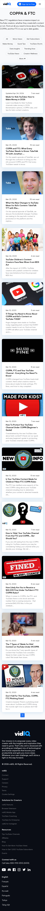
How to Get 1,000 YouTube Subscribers (17, 849)
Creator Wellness (30, 53)
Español (5, 886)
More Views (17, 39)
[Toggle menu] (40, 4)
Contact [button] (5, 775)
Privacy (4, 787)
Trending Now (29, 49)
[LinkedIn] (28, 869)
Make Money (8, 44)
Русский (5, 891)
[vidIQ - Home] (7, 4)
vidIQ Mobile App (8, 812)
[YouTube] (4, 869)
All (7, 39)
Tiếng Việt (6, 905)
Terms (4, 790)
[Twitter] (24, 869)
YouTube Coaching (9, 816)
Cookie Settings (8, 794)
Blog (4, 842)
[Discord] (9, 870)
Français (5, 881)
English (5, 877)
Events (4, 853)
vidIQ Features (7, 805)
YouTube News (13, 53)
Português (6, 895)
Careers (5, 783)
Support (5, 779)
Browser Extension (9, 808)
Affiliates (5, 838)
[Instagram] (19, 869)
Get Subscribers (33, 39)
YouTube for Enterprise (11, 820)
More (22, 58)
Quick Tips (21, 44)
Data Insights (15, 49)
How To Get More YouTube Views (14, 846)
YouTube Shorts (36, 44)
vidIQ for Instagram (9, 824)
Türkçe (4, 900)
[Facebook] (14, 869)
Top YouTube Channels (11, 834)
